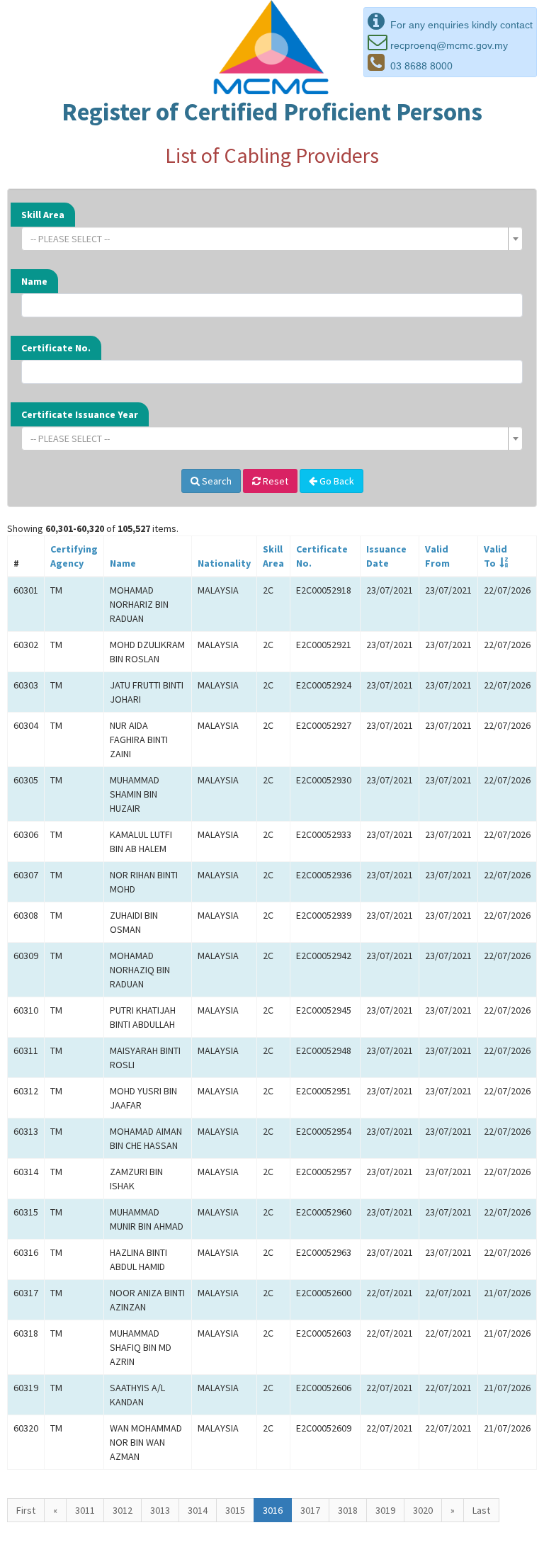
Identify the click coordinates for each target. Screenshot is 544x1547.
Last (481, 1510)
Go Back (335, 481)
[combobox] (272, 239)
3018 (348, 1510)
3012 (122, 1510)
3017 (310, 1510)
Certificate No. (56, 347)
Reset (274, 481)
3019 (385, 1510)
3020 (423, 1510)
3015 (235, 1510)
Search (216, 481)
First (25, 1510)
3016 (273, 1510)
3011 (85, 1510)
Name (34, 281)
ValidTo (495, 556)
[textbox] (267, 239)
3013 (160, 1510)
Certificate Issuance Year (79, 414)
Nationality (224, 563)
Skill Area (42, 214)
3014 (198, 1510)
